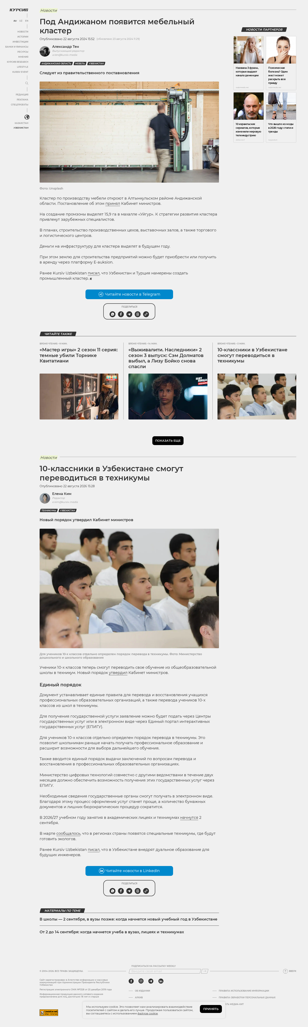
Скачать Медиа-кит (231, 1004)
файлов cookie (147, 1013)
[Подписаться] (205, 971)
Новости (22, 31)
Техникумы (48, 510)
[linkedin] (160, 981)
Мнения (23, 57)
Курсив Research (17, 62)
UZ (20, 21)
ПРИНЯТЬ (211, 1009)
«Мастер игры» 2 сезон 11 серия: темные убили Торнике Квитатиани (79, 355)
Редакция (22, 94)
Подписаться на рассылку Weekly (153, 966)
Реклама (22, 99)
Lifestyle (22, 67)
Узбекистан (20, 127)
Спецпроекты (19, 104)
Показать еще (168, 441)
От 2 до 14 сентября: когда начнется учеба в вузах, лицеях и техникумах (112, 932)
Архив (139, 997)
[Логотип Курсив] (18, 9)
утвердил (118, 672)
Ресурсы (22, 52)
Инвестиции (20, 41)
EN (26, 21)
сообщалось (68, 833)
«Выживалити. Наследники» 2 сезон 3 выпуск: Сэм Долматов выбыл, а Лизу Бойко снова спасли (166, 358)
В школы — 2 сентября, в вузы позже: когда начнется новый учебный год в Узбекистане (128, 919)
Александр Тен (65, 47)
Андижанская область (56, 63)
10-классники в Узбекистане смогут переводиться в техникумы (252, 355)
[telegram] (150, 981)
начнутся (189, 817)
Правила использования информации (244, 991)
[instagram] (141, 981)
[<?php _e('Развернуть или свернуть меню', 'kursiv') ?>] (27, 117)
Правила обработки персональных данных (247, 997)
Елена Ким (61, 494)
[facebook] (131, 981)
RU (15, 21)
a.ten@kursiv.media (64, 54)
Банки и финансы (16, 46)
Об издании (142, 991)
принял (112, 203)
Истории (22, 36)
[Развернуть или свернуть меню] (26, 83)
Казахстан (21, 123)
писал (94, 273)
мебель (80, 63)
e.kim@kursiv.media (65, 502)
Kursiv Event (20, 72)
